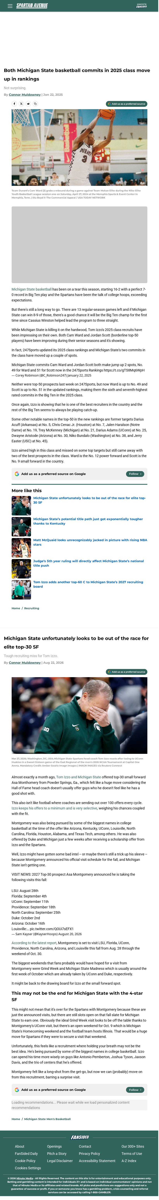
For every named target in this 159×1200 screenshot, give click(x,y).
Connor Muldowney (25, 95)
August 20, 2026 (70, 934)
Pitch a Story (57, 1154)
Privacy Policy (89, 1154)
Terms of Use (132, 1154)
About (19, 1146)
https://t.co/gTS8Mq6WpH (124, 370)
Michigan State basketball (32, 289)
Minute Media (24, 1178)
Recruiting (31, 608)
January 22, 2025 (79, 375)
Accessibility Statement (97, 1161)
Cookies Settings (28, 1168)
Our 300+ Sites (133, 1146)
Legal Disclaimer (60, 1161)
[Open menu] (10, 6)
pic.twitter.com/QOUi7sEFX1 (52, 929)
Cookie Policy (25, 1161)
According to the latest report (34, 943)
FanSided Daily (26, 1154)
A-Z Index (129, 1161)
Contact (85, 1146)
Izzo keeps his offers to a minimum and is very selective (54, 808)
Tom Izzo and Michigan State (78, 777)
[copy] (35, 103)
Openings (54, 1146)
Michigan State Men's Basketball (47, 1119)
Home (16, 608)
